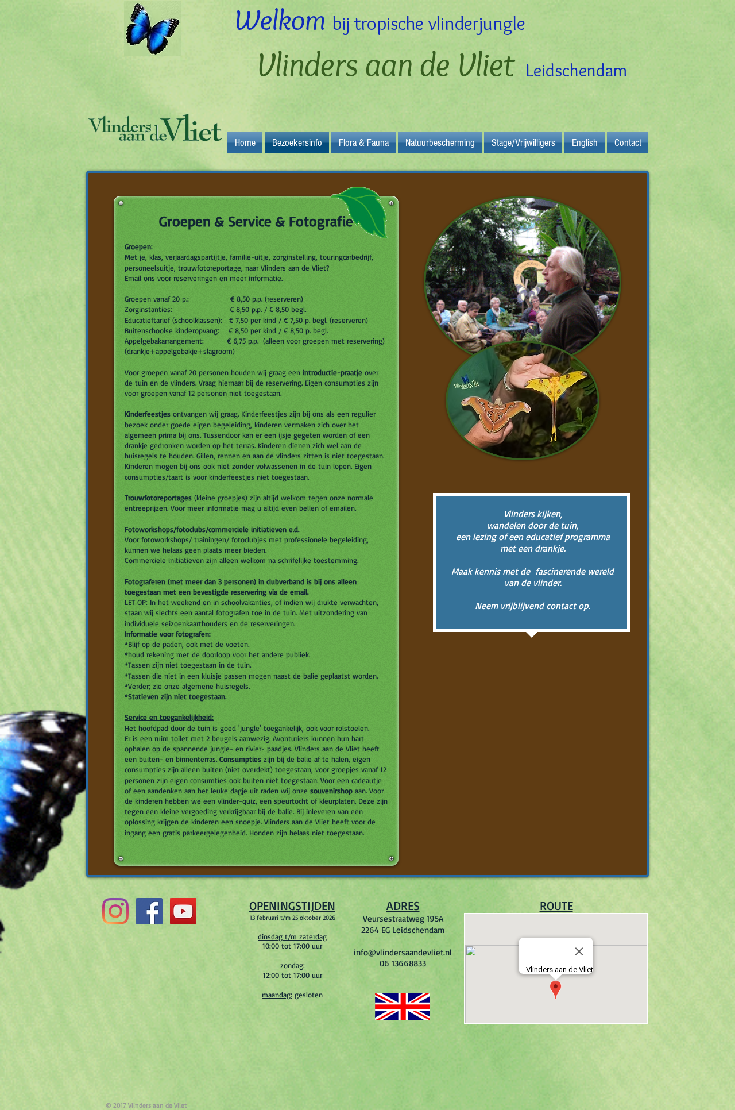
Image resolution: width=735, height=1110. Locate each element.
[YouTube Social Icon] (183, 911)
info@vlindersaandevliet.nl (403, 952)
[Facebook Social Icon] (149, 911)
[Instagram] (115, 911)
